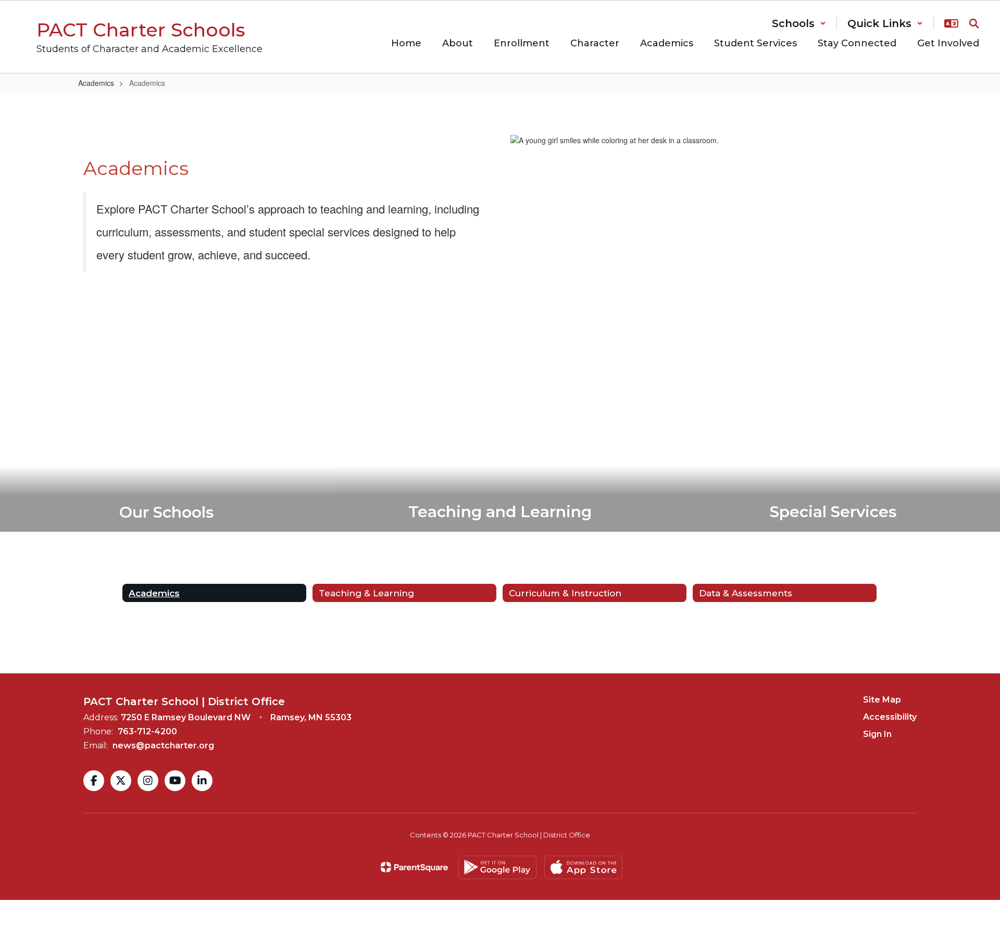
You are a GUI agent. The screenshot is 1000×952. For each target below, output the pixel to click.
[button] (799, 23)
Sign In (877, 734)
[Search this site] (974, 23)
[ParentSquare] (414, 867)
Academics (96, 83)
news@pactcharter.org (163, 745)
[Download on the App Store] (583, 867)
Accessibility (890, 717)
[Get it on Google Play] (497, 867)
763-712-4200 (147, 731)
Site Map (882, 700)
